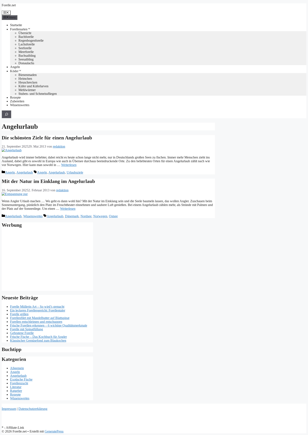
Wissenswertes (19, 105)
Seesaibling (26, 59)
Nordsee (86, 216)
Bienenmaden (27, 75)
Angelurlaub (24, 172)
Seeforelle (25, 48)
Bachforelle (26, 37)
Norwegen (100, 216)
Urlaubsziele (75, 172)
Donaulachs (26, 63)
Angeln (15, 67)
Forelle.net (9, 5)
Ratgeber (16, 391)
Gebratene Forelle (22, 333)
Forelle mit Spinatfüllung (26, 329)
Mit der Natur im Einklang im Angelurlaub (48, 181)
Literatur (15, 387)
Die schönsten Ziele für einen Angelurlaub (47, 137)
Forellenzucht (19, 383)
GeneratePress (54, 431)
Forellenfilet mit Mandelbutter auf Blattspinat (39, 318)
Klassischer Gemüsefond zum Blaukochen (38, 340)
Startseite (16, 25)
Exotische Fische (21, 379)
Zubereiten (17, 101)
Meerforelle (26, 52)
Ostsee (113, 216)
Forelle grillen (19, 314)
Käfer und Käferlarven (33, 86)
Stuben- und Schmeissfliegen (37, 93)
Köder (14, 71)
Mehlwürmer (27, 90)
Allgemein (17, 368)
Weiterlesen (68, 165)
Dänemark (72, 216)
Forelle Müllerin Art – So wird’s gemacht (37, 306)
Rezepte (15, 97)
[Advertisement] (47, 261)
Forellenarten (18, 29)
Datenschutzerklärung (32, 409)
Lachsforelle (26, 44)
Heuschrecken (27, 82)
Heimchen (25, 78)
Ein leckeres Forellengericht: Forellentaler (37, 310)
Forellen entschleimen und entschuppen (36, 321)
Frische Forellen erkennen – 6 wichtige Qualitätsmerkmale (48, 325)
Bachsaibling (27, 55)
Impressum (9, 409)
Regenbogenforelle (31, 40)
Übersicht (24, 33)
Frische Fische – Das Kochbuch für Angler (38, 336)
